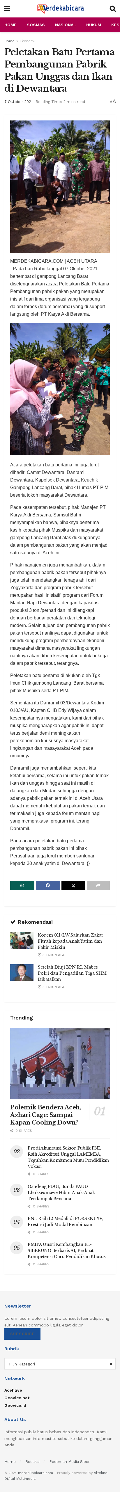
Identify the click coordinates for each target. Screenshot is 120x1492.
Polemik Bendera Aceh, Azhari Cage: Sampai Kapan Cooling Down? (45, 1115)
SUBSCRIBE (22, 1334)
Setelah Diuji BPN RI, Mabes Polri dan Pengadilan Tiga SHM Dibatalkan (72, 973)
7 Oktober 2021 (18, 102)
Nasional (65, 24)
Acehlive (13, 1390)
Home (10, 24)
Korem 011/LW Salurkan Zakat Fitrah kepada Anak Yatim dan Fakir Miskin (70, 941)
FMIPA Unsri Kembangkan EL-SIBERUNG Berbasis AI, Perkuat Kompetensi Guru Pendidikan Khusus (67, 1250)
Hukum (93, 24)
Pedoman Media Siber (69, 1461)
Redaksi (32, 1461)
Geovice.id (15, 1405)
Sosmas (36, 24)
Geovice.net (16, 1397)
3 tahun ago (53, 955)
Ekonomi (27, 41)
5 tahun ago (53, 987)
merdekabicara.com (35, 1473)
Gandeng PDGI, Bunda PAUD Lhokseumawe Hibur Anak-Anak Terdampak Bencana (61, 1192)
